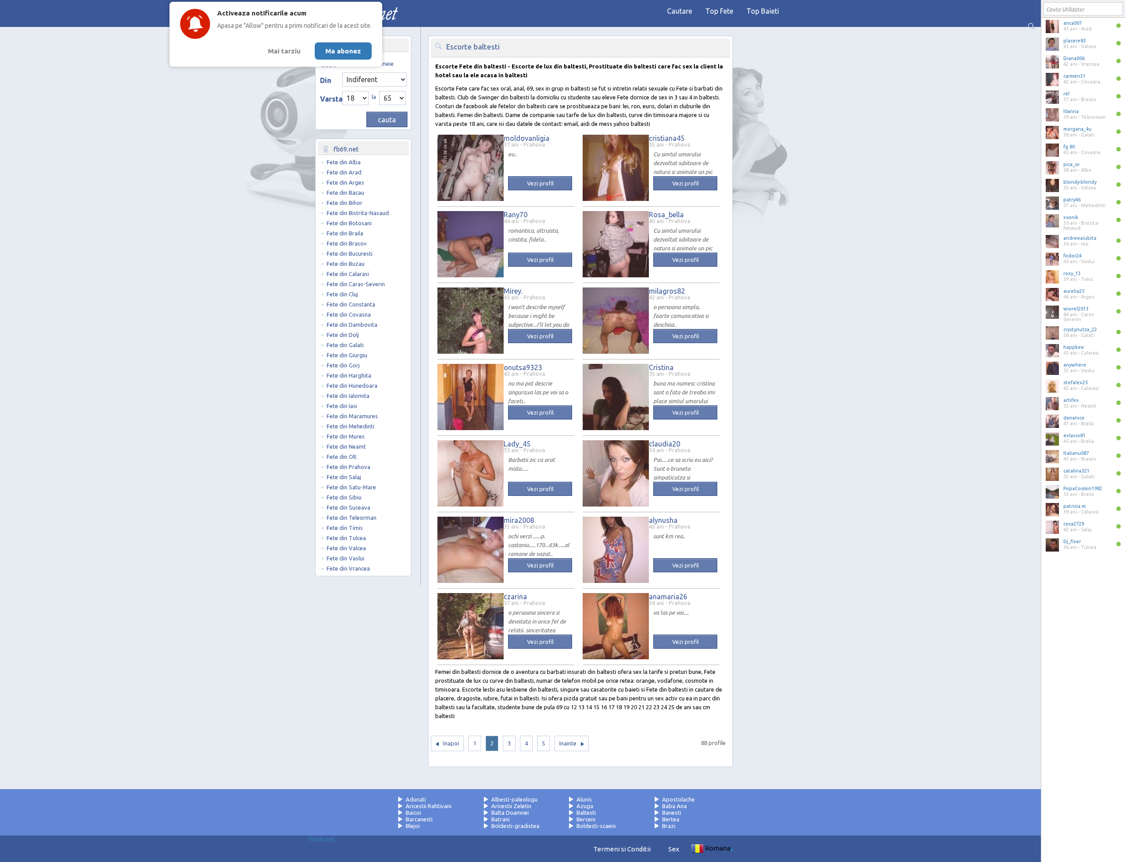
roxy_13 (1072, 273)
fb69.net (322, 839)
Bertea (670, 819)
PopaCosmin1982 (1082, 488)
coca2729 (1073, 523)
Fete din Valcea (346, 548)
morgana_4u (1077, 129)
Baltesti (586, 812)
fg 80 (1069, 146)
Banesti (671, 812)
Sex (673, 849)
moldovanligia (527, 138)
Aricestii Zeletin (511, 806)
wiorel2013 (1076, 308)
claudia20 (664, 444)
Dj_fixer (1072, 541)
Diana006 (1074, 58)
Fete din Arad (344, 172)
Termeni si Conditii (622, 849)
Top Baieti (762, 11)
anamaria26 (668, 597)
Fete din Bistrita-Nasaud (358, 213)
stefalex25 (1075, 382)
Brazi (668, 826)
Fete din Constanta (351, 304)
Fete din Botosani (349, 223)
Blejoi (413, 826)
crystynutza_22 (1080, 329)
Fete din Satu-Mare (351, 487)
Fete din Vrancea (348, 568)
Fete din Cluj (342, 294)
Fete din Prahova (348, 467)
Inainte (567, 743)
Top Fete (719, 11)
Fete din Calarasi (348, 274)
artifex (1071, 400)
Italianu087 (1076, 453)
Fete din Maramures (352, 416)
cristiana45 (667, 138)
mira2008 (519, 520)
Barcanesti (419, 819)
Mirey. (513, 291)
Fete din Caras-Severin (356, 284)
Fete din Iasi (342, 406)
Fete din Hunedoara (352, 385)
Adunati (416, 799)
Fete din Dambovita (352, 324)
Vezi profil (540, 183)
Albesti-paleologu (514, 799)
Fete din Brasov (347, 243)
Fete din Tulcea (346, 538)
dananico (1074, 417)
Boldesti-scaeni (596, 826)
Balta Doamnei (510, 812)
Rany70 (515, 215)
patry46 (1072, 199)
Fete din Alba (344, 162)
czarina (515, 597)
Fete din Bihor (344, 203)
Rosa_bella (666, 215)
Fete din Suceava (348, 507)
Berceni (585, 819)
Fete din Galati (345, 345)
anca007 (1072, 23)
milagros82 (667, 291)
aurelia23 (1074, 291)
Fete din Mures (346, 436)
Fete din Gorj (343, 365)
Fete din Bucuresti (350, 253)
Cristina (661, 367)
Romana (718, 848)
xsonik (1070, 217)
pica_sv (1071, 164)
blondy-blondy (1079, 182)
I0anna (1071, 111)
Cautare (679, 11)
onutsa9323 (523, 367)
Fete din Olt (342, 457)
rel (1066, 93)
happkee (1073, 347)
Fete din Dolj (343, 335)
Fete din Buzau (346, 264)
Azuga (584, 806)
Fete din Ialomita (348, 396)
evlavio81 (1074, 435)
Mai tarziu (284, 51)
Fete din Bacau (345, 192)
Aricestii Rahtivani (429, 806)
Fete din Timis (345, 528)
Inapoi (451, 743)
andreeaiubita (1079, 238)
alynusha (663, 520)
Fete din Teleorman (352, 517)
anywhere (1074, 364)
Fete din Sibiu (344, 497)
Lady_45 (517, 444)
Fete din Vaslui (345, 558)
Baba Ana (674, 806)
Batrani (500, 819)
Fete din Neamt (346, 446)
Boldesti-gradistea (515, 826)
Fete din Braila (345, 233)
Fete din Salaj (344, 477)
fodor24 (1072, 255)
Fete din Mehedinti (350, 426)
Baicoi (413, 812)
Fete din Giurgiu (347, 355)
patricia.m (1074, 506)
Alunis (584, 799)
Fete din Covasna (349, 314)
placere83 (1074, 40)
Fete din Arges (345, 182)
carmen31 (1074, 76)
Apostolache (678, 799)
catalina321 (1076, 470)
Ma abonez (343, 51)
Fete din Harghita (349, 375)
